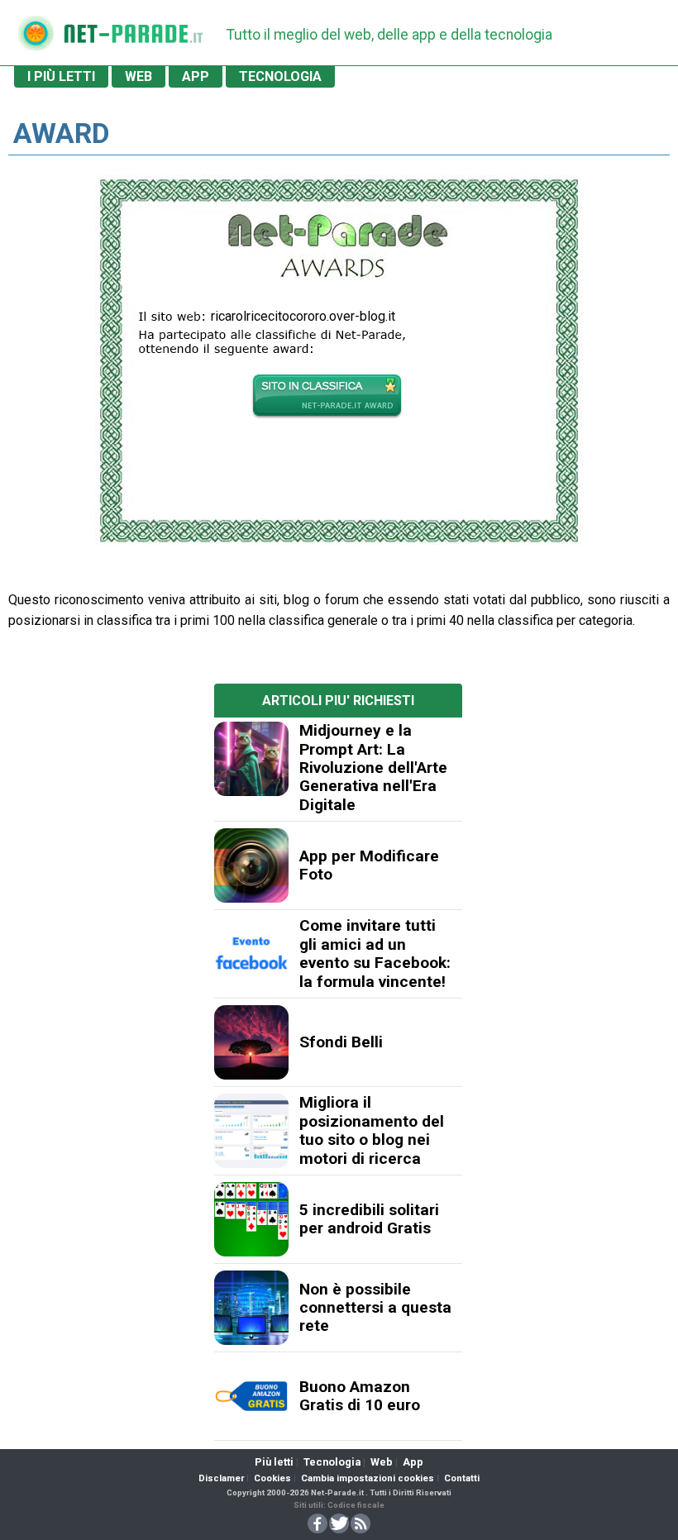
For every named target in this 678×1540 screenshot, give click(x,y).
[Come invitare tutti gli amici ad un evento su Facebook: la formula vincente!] (251, 954)
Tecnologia (331, 1462)
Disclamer (221, 1478)
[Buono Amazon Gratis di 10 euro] (251, 1396)
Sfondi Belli (341, 1041)
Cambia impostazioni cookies (367, 1478)
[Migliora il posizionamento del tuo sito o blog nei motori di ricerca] (251, 1131)
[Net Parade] (35, 38)
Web (381, 1462)
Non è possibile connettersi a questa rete (375, 1308)
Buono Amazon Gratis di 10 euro (359, 1395)
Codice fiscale (355, 1504)
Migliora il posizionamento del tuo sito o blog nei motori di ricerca (371, 1130)
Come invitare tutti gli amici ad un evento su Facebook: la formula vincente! (375, 953)
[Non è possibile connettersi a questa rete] (251, 1308)
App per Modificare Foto (369, 865)
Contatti (462, 1478)
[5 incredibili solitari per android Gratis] (251, 1219)
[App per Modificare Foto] (251, 865)
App (413, 1462)
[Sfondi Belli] (251, 1042)
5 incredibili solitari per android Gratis (369, 1218)
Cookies (272, 1478)
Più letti (274, 1462)
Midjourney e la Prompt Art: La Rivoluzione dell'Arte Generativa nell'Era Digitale (373, 767)
